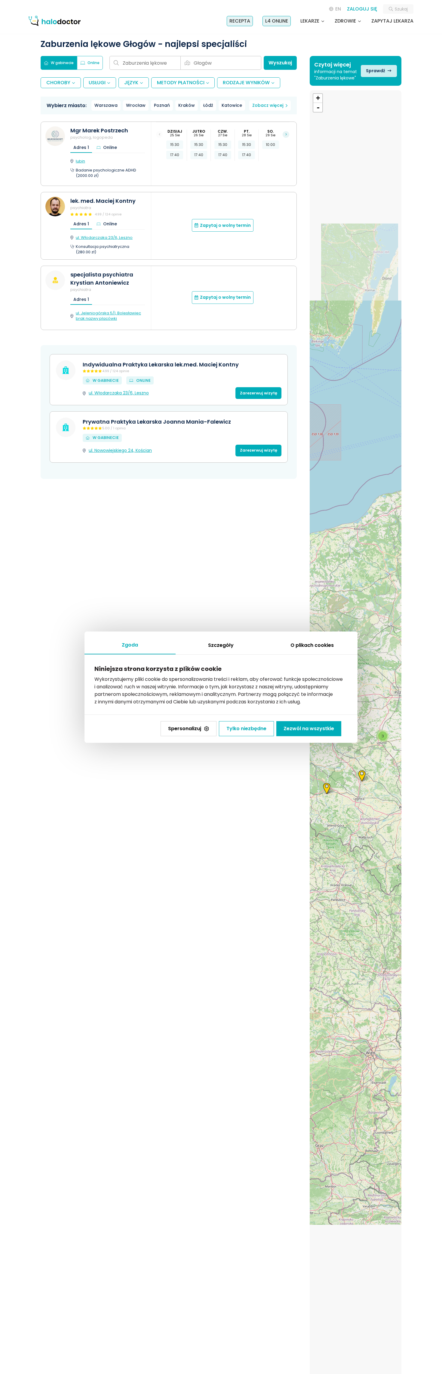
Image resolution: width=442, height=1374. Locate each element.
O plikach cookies (312, 645)
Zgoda (130, 644)
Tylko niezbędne (246, 728)
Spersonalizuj (184, 728)
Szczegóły (221, 645)
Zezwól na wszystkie (309, 728)
